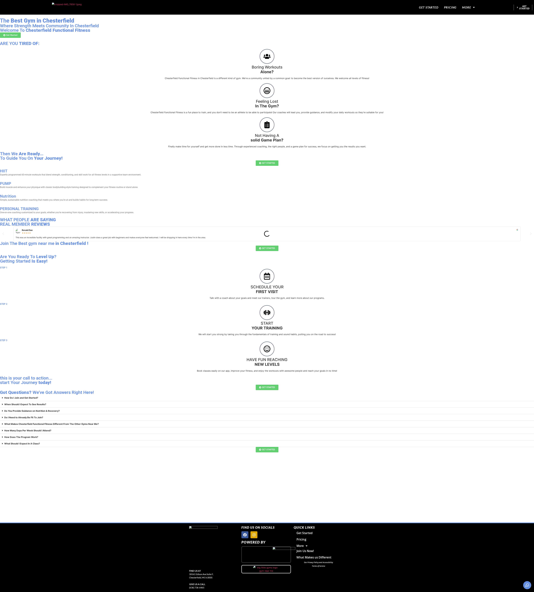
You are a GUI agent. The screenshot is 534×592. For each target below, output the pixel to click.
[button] (3, 234)
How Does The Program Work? (21, 437)
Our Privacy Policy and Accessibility (318, 562)
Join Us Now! (305, 551)
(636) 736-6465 (196, 587)
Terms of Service (318, 566)
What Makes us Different (313, 557)
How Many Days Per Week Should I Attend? (27, 430)
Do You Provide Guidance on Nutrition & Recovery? (32, 410)
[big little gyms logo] (266, 569)
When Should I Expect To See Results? (25, 404)
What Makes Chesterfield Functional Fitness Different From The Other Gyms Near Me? (51, 424)
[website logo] (67, 7)
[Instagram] (253, 534)
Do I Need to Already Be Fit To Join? (23, 417)
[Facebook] (244, 534)
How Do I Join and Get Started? (21, 397)
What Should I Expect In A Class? (22, 443)
